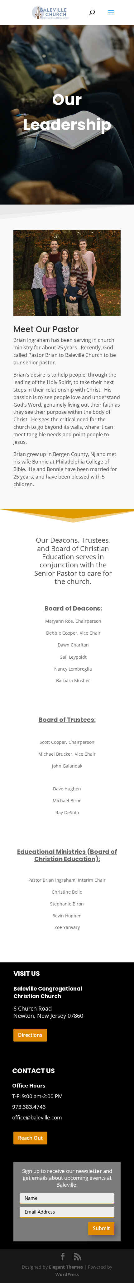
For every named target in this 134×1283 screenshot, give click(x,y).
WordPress (67, 1274)
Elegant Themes (66, 1267)
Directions (30, 1035)
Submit (101, 1228)
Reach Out (30, 1137)
